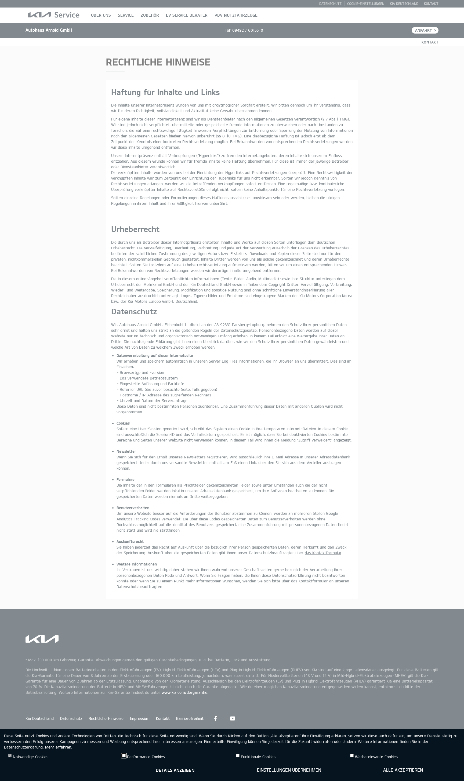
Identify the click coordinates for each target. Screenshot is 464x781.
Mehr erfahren (58, 747)
